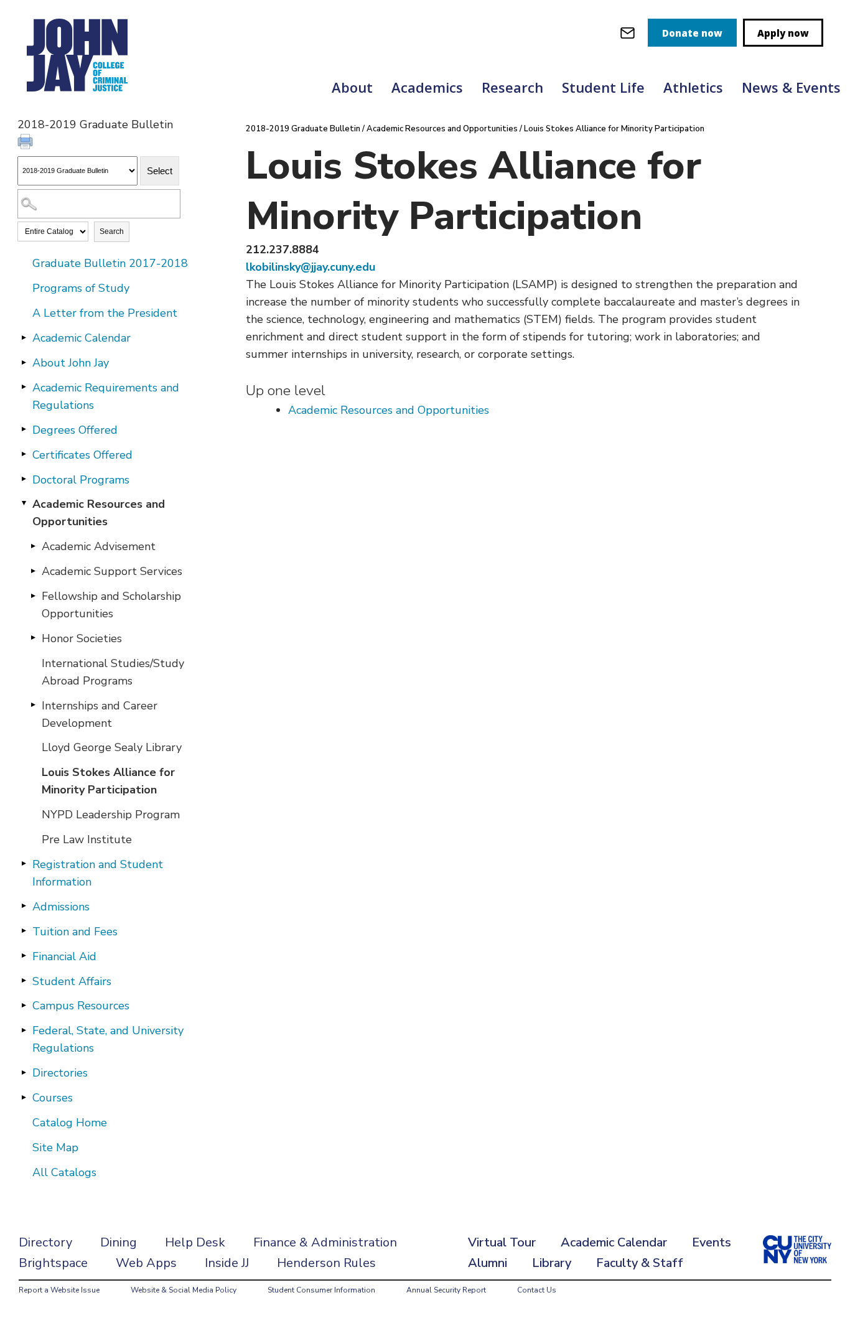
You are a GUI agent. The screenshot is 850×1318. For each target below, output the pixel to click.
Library (551, 1263)
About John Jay (70, 362)
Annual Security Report (446, 1290)
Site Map (55, 1147)
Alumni (487, 1263)
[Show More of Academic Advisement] (33, 546)
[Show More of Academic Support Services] (33, 570)
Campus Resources (80, 1005)
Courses (52, 1097)
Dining (118, 1242)
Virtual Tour (502, 1242)
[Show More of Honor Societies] (33, 638)
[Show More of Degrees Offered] (23, 429)
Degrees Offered (75, 430)
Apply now (783, 33)
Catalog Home (69, 1122)
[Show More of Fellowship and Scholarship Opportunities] (33, 595)
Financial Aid (64, 956)
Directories (60, 1072)
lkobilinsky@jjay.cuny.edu (310, 266)
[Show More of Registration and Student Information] (23, 864)
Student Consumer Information (321, 1290)
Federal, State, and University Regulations (108, 1039)
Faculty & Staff (639, 1263)
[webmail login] (628, 33)
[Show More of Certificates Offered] (23, 454)
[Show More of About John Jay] (23, 362)
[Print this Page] (26, 143)
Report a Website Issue (59, 1290)
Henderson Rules (326, 1263)
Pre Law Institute (87, 839)
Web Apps (146, 1263)
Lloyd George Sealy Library (112, 747)
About (352, 87)
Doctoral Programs (80, 479)
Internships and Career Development (99, 714)
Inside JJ (227, 1263)
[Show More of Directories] (23, 1072)
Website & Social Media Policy (183, 1290)
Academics (427, 87)
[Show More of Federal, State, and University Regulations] (23, 1030)
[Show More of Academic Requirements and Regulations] (23, 387)
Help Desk (195, 1242)
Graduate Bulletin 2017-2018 (110, 263)
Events (711, 1242)
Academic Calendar (81, 337)
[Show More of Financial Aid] (23, 956)
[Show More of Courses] (23, 1097)
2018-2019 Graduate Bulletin (303, 128)
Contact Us (536, 1290)
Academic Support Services (112, 571)
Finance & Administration (325, 1242)
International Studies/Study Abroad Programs (113, 672)
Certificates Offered (82, 454)
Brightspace (53, 1263)
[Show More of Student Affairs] (23, 980)
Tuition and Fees (75, 931)
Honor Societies (82, 638)
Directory (45, 1242)
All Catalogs (64, 1172)
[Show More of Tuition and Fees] (23, 931)
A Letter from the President (104, 313)
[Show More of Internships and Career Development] (33, 705)
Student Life (603, 87)
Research (512, 87)
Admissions (61, 906)
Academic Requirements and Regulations (105, 396)
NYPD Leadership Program (111, 814)
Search (112, 231)
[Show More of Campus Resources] (23, 1005)
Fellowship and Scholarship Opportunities (111, 605)
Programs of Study (80, 288)
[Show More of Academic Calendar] (23, 337)
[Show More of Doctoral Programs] (23, 479)
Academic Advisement (99, 546)
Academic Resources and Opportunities (98, 513)
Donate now (692, 33)
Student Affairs (71, 981)
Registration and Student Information (97, 873)
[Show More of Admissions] (23, 906)
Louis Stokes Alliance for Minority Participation (108, 781)
